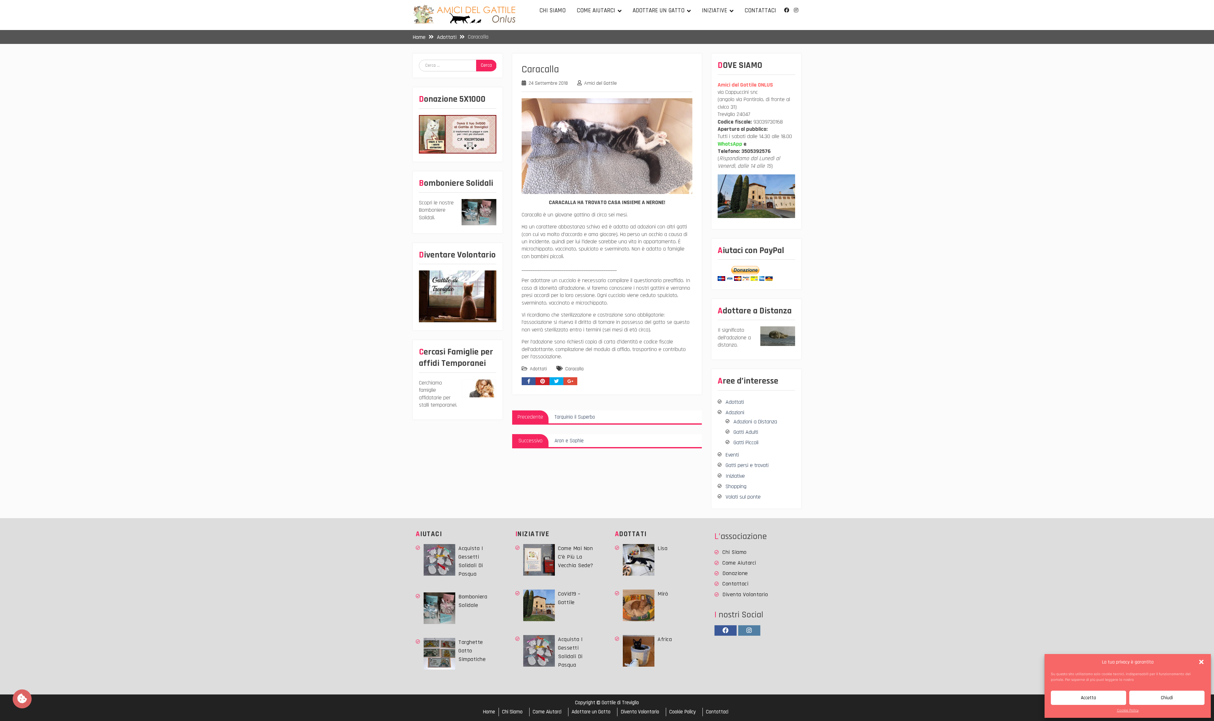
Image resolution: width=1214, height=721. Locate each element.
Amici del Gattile (600, 83)
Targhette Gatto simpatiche (472, 651)
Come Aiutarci (596, 11)
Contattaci (760, 11)
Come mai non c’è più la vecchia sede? (575, 557)
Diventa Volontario (745, 594)
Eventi (732, 454)
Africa (665, 639)
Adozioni (735, 412)
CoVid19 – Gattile (569, 598)
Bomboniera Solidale (472, 601)
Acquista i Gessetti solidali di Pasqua (470, 561)
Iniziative (714, 11)
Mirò (663, 593)
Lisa (662, 548)
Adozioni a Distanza (755, 421)
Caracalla (574, 369)
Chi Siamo (552, 11)
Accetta (1088, 698)
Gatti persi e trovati (747, 465)
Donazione (735, 573)
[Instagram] (796, 10)
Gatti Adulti (745, 432)
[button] (1201, 662)
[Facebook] (786, 10)
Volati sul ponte (743, 496)
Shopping (736, 486)
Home (489, 712)
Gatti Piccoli (745, 442)
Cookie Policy (1128, 710)
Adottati (538, 369)
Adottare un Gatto (658, 11)
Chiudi (1167, 698)
